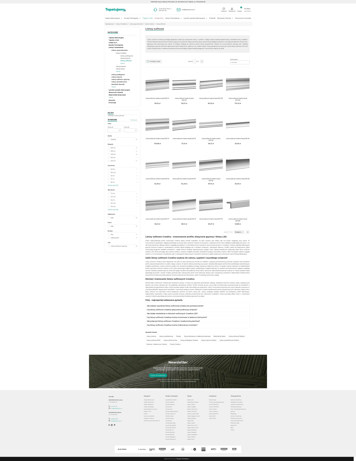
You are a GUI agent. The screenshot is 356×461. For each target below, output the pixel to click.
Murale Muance (169, 418)
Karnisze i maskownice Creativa (157, 344)
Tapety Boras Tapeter (192, 402)
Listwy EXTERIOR (214, 406)
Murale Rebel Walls (170, 423)
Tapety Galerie (191, 423)
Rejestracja (233, 413)
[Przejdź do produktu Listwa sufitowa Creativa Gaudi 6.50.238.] (238, 204)
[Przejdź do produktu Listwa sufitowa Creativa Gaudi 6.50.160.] (211, 164)
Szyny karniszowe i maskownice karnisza (197, 336)
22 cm (113, 176)
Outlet (145, 413)
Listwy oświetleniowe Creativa (229, 340)
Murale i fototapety (116, 45)
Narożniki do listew (220, 336)
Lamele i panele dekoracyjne (119, 90)
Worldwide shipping (236, 406)
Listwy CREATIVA (214, 404)
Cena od (110, 127)
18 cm (113, 182)
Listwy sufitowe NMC (153, 340)
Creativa (113, 139)
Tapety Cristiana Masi (193, 413)
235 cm (113, 151)
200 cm (113, 148)
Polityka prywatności (236, 418)
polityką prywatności (190, 381)
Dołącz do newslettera (158, 375)
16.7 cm (113, 203)
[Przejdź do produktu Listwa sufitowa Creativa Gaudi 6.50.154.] (238, 124)
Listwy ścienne (125, 58)
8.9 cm (113, 169)
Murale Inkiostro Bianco (171, 411)
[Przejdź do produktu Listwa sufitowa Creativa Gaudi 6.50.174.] (211, 204)
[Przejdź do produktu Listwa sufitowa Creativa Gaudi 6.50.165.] (238, 164)
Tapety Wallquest (191, 432)
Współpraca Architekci (237, 402)
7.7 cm (113, 193)
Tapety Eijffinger (191, 418)
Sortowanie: (234, 59)
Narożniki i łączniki (118, 84)
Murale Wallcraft (169, 434)
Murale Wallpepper (170, 437)
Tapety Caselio (191, 404)
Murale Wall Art (169, 430)
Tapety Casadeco (191, 406)
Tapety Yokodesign (192, 434)
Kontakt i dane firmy (236, 399)
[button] (247, 8)
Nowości (112, 100)
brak (112, 218)
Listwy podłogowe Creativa (189, 340)
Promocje (112, 103)
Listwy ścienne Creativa (208, 340)
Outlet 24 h (113, 42)
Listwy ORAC (212, 418)
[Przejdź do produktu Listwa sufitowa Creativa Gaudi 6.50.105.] (211, 84)
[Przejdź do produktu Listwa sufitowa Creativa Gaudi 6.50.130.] (211, 124)
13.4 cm (113, 206)
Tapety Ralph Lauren (192, 427)
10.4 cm (113, 197)
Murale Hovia (168, 409)
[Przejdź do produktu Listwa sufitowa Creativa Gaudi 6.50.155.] (157, 164)
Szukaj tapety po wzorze (150, 409)
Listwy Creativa (149, 24)
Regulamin (176, 379)
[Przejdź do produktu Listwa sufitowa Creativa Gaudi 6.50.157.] (184, 164)
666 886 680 (114, 419)
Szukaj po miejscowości (237, 404)
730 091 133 (114, 406)
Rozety (178, 336)
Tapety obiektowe (148, 404)
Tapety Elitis (190, 420)
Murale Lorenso (169, 416)
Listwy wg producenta (136, 24)
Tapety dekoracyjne (116, 38)
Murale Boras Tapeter (171, 399)
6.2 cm (113, 200)
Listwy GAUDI (213, 409)
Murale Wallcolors (170, 432)
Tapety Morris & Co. (192, 425)
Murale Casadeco (169, 402)
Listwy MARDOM (213, 413)
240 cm (113, 154)
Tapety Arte (190, 399)
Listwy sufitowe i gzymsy (120, 79)
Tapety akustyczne (149, 402)
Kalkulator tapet (235, 423)
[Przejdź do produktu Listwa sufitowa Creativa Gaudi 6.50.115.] (184, 124)
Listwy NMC (212, 416)
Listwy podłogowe (126, 56)
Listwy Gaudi (120, 69)
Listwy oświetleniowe (119, 82)
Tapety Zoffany (191, 437)
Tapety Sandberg (191, 430)
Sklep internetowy (176, 459)
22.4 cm (113, 172)
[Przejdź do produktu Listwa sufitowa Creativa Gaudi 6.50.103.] (184, 84)
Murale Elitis (168, 406)
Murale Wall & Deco (170, 427)
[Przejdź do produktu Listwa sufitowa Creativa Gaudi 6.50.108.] (238, 84)
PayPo (232, 430)
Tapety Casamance (192, 409)
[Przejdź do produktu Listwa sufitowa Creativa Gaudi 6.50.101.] (157, 84)
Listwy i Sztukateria (121, 24)
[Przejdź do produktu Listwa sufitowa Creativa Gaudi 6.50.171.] (157, 204)
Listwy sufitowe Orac (170, 340)
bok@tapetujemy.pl (116, 408)
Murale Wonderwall (170, 439)
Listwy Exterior (121, 66)
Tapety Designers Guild (193, 416)
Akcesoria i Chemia (116, 92)
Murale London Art (170, 413)
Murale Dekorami (170, 404)
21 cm (112, 179)
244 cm (113, 161)
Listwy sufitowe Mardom (237, 336)
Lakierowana (115, 238)
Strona (190, 61)
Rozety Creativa (175, 344)
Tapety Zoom (190, 439)
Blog (232, 427)
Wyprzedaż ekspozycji (117, 95)
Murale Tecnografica (170, 425)
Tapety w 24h (114, 40)
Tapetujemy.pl (109, 24)
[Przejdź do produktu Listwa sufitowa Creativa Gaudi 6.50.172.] (184, 204)
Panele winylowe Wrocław (151, 420)
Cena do (126, 127)
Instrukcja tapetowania (237, 420)
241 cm (113, 157)
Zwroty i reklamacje (236, 416)
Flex (112, 234)
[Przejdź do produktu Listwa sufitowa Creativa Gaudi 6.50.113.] (157, 124)
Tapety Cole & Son (192, 411)
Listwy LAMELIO (213, 411)
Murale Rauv (168, 420)
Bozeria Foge (212, 399)
